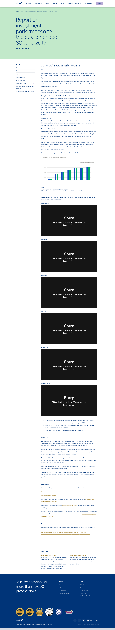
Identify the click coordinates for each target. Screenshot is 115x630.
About (55, 3)
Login (99, 3)
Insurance (28, 3)
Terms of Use (49, 624)
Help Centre (83, 585)
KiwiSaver (44, 491)
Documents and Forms (86, 587)
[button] (68, 581)
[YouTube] (88, 620)
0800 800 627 (94, 620)
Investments (38, 3)
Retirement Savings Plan (48, 495)
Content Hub (84, 590)
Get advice (62, 585)
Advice (47, 3)
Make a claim (88, 3)
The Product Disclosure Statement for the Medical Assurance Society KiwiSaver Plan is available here (63, 532)
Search (79, 3)
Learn (62, 3)
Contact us (70, 3)
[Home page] (20, 3)
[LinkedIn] (79, 620)
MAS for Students (64, 593)
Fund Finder (83, 593)
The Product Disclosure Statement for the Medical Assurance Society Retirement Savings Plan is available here (65, 534)
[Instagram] (83, 620)
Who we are (62, 587)
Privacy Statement (20, 624)
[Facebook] (75, 620)
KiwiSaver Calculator (86, 596)
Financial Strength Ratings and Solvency (35, 624)
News (22, 11)
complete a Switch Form (69, 505)
